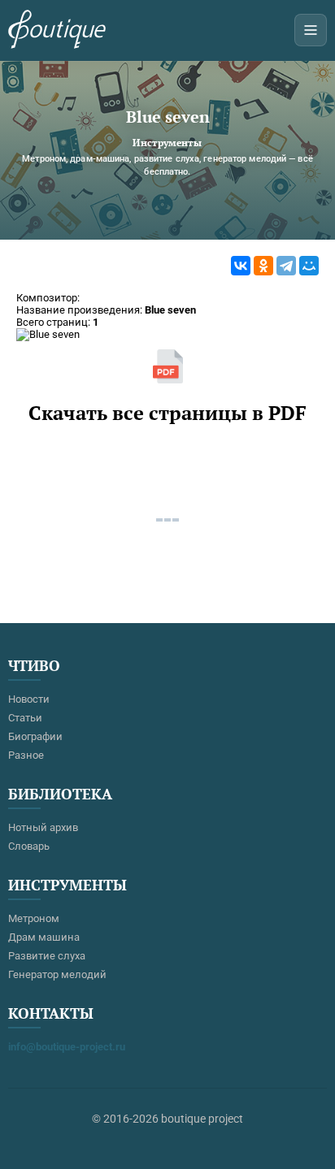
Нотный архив (43, 827)
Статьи (25, 718)
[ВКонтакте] (240, 265)
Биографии (35, 736)
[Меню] (310, 30)
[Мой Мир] (309, 265)
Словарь (29, 846)
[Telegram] (286, 265)
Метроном (33, 918)
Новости (29, 699)
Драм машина (44, 937)
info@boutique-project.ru (66, 1047)
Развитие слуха (46, 956)
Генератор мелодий (57, 974)
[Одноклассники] (263, 265)
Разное (26, 755)
